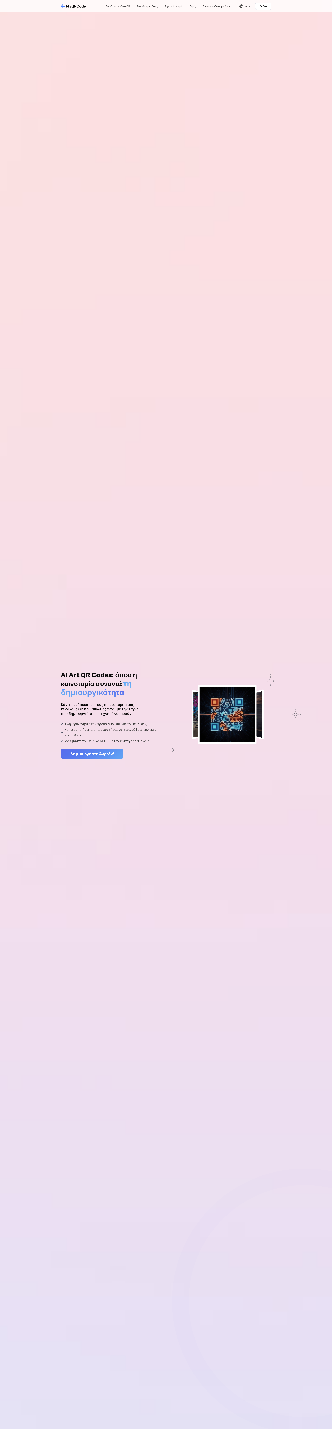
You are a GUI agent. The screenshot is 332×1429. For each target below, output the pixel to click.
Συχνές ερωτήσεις (147, 6)
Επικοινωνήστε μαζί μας (216, 6)
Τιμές (193, 6)
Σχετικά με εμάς (174, 6)
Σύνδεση (263, 6)
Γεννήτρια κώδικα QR (118, 6)
